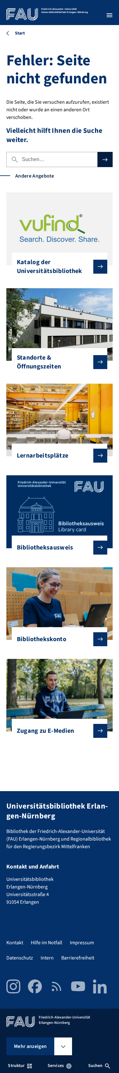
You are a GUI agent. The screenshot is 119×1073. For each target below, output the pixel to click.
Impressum (82, 942)
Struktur (16, 1066)
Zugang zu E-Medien (45, 730)
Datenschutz (19, 957)
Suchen (95, 1066)
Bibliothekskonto (41, 639)
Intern (47, 957)
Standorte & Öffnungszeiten (39, 362)
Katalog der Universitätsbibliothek (49, 267)
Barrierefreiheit (77, 957)
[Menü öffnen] (109, 15)
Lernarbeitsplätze (42, 455)
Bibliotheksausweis (45, 547)
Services (56, 1066)
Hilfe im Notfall (46, 942)
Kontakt (14, 942)
